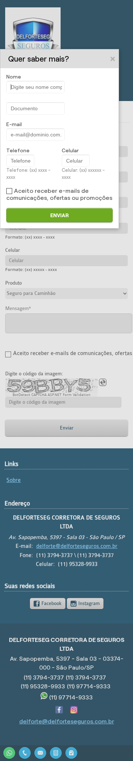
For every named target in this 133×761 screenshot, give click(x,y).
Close (113, 58)
